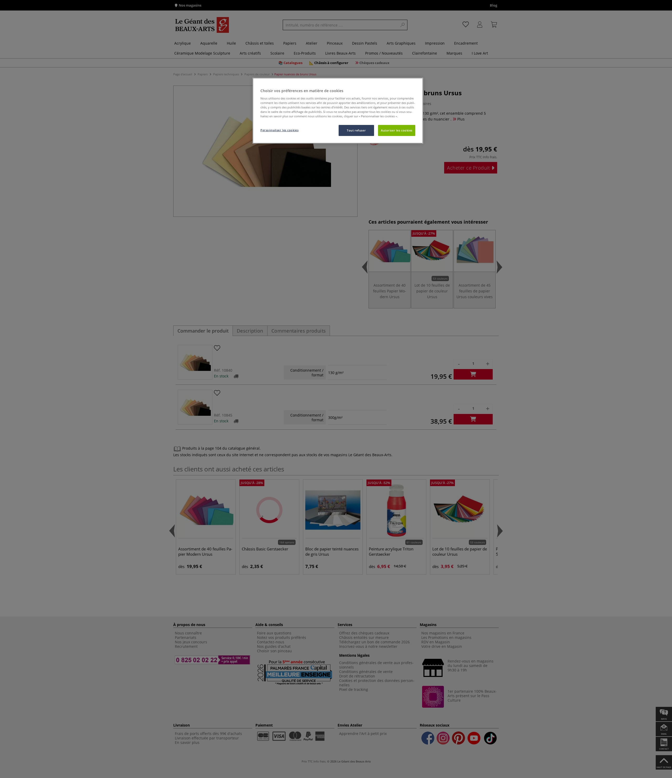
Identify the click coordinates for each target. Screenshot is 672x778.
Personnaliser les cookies (279, 130)
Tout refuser (356, 130)
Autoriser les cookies (396, 130)
